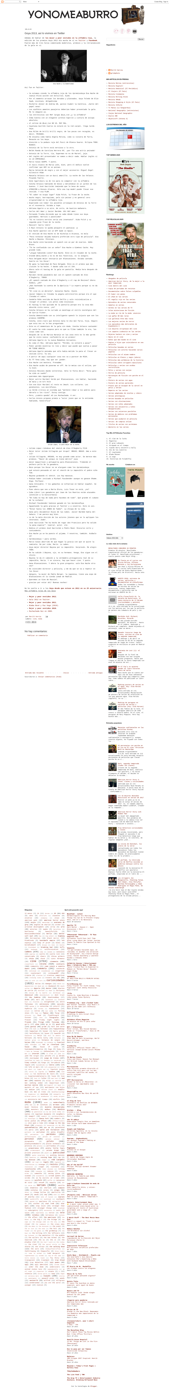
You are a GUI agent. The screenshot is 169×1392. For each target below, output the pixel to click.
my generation (37, 1112)
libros (51, 1065)
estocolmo (44, 1006)
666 (63, 913)
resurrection (29, 1164)
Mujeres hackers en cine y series (123, 334)
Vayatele (70, 948)
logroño (41, 1071)
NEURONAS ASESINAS (75, 1155)
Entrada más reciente (34, 673)
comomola (42, 968)
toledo (41, 1255)
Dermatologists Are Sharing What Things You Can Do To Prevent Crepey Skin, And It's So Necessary (83, 918)
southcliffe (34, 1199)
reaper (44, 1160)
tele (62, 1213)
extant (27, 1011)
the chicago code (39, 1222)
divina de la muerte (38, 993)
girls (27, 1024)
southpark (60, 1199)
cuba (26, 980)
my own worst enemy (53, 1112)
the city (53, 1222)
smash (27, 1195)
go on (48, 1024)
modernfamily (58, 1102)
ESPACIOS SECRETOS (75, 1174)
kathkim (47, 1060)
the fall (53, 1229)
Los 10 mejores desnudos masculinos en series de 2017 (131, 797)
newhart (44, 1116)
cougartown (59, 971)
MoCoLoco (70, 1356)
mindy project (59, 1096)
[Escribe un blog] (29, 622)
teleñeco (35, 1215)
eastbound (49, 999)
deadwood (52, 986)
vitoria (61, 1276)
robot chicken (47, 1169)
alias (57, 918)
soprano (61, 1197)
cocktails (60, 964)
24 (38, 913)
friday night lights (49, 1020)
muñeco (47, 1109)
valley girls (42, 1273)
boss (53, 945)
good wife (60, 1024)
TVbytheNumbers (73, 1371)
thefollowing (30, 1251)
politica (28, 1146)
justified (28, 1060)
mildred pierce (30, 1096)
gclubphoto (115, 73)
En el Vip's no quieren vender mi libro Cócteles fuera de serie (129, 668)
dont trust (59, 995)
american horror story (54, 920)
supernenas (40, 1213)
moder (46, 1102)
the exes (41, 1228)
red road (35, 1162)
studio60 (61, 1208)
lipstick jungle (57, 1069)
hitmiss (50, 1042)
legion (27, 1065)
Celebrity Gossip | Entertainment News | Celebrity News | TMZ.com (81, 964)
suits (58, 1210)
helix (39, 1036)
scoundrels (40, 1176)
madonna (37, 1081)
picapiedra (29, 1141)
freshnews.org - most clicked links (82, 1003)
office (43, 1121)
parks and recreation (49, 1130)
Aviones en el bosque (76, 1150)
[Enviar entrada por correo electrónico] (46, 616)
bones (58, 943)
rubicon (50, 1171)
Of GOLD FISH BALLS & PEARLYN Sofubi (83, 978)
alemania (44, 918)
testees (61, 1215)
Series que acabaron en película (122, 419)
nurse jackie (30, 1121)
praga (62, 1146)
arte (62, 927)
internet (35, 1054)
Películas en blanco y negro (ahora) (124, 357)
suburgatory (33, 1210)
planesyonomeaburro (33, 1144)
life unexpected (50, 1067)
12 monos (28, 913)
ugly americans (41, 1264)
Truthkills (71, 1046)
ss (26, 1203)
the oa (42, 1240)
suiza (27, 1213)
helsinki (57, 1038)
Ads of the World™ (75, 1165)
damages (48, 984)
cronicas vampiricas (55, 975)
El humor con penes (116, 294)
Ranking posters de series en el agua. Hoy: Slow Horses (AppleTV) (131, 687)
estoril (56, 1006)
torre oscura (30, 1258)
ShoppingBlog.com (74, 1091)
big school (50, 936)
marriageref (48, 1085)
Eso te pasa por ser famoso (79, 1349)
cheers (43, 956)
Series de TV (72, 1310)
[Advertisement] (64, 654)
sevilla (61, 1185)
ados (31, 916)
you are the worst (52, 1283)
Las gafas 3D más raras (118, 316)
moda (40, 619)
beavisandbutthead (32, 934)
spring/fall (56, 1201)
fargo (57, 1013)
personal (29, 1139)
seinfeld (38, 1180)
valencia (28, 1274)
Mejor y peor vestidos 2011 (42, 602)
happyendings (58, 1029)
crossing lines (35, 977)
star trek (49, 1203)
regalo (46, 1162)
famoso (45, 1013)
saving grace (54, 1173)
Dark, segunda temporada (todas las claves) (128, 764)
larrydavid (55, 1063)
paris (31, 1130)
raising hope (46, 1157)
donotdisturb (44, 995)
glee (37, 1024)
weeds (62, 1278)
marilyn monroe (31, 1085)
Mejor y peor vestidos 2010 (42, 608)
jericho (48, 1056)
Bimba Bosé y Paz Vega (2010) (43, 605)
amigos (33, 922)
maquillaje (54, 1083)
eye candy (49, 1011)
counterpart (36, 973)
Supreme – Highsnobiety (77, 1138)
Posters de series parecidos (120, 383)
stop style (41, 1206)
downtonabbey (53, 997)
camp (41, 952)
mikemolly (57, 1094)
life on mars (34, 1067)
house (27, 1047)
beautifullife (51, 931)
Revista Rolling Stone (118, 97)
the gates (37, 1231)
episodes (60, 1004)
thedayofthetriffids (53, 1249)
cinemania (54, 961)
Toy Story (54, 1258)
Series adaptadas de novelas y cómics (125, 393)
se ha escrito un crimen (47, 1178)
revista (54, 1164)
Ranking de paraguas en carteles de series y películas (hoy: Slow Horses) (131, 704)
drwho (27, 1000)
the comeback (41, 1224)
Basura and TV (73, 1291)
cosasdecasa (45, 971)
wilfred (47, 1280)
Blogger (93, 1386)
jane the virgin (32, 1056)
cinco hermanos (57, 959)
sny (45, 1195)
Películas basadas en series (120, 347)
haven (47, 1033)
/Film (69, 993)
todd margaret (53, 1253)
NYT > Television (74, 1027)
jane (59, 1053)
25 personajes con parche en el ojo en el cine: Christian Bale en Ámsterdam (131, 747)
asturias (33, 929)
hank (34, 1029)
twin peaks (54, 1262)
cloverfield (29, 964)
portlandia (51, 1146)
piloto (50, 1141)
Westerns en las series (118, 427)
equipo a (32, 1006)
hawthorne (28, 1035)
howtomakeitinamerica (34, 1049)
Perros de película (116, 373)
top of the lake (54, 1255)
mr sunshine (42, 1105)
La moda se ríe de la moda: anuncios (124, 313)
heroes (27, 1042)
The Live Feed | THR (75, 1375)
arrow (52, 927)
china (31, 959)
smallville (55, 1192)
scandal (28, 1176)
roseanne (39, 1171)
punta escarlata (38, 1155)
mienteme (44, 1094)
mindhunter (45, 1096)
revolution (29, 1167)
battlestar (29, 931)
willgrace (60, 1280)
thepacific (45, 1251)
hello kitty (42, 1038)
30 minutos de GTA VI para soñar (81, 1021)
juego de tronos (51, 1058)
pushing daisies (57, 1155)
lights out (41, 1069)
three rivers (59, 1251)
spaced (32, 1201)
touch (43, 1258)
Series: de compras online (119, 422)
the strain (39, 1247)
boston (62, 945)
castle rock (55, 954)
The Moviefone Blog (75, 1330)
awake (45, 929)
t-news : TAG (72, 1325)
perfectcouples (30, 1136)
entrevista (44, 1004)
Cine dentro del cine (117, 286)
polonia (39, 1146)
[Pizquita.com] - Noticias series (81, 1195)
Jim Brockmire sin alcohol (78, 1231)
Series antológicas (116, 396)
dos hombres (34, 997)
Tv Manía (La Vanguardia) (119, 108)
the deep (31, 1226)
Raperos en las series (118, 390)
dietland (41, 990)
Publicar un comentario (37, 635)
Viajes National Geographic (120, 113)
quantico (33, 1157)
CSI (58, 978)
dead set (41, 986)
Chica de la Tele (74, 1274)
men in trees (40, 1092)
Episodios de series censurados (122, 302)
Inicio (66, 673)
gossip (33, 1027)
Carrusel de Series (75, 1236)
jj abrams (60, 1056)
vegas (62, 1273)
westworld (34, 1280)
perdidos (51, 1134)
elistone (36, 1002)
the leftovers (54, 1233)
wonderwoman (34, 1283)
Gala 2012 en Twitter (39, 600)
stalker (36, 1203)
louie (53, 1076)
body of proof (43, 943)
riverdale (55, 1167)
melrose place (47, 1089)
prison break (53, 1150)
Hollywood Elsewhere (75, 1012)
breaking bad (46, 947)
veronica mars (33, 1276)
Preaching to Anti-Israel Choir (81, 1014)
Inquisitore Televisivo (77, 1246)
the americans (50, 1217)
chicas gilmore (57, 956)
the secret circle (49, 1244)
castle (42, 954)
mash (59, 1085)
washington (33, 1278)
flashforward (53, 1015)
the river (32, 1244)
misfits (56, 1099)
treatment (45, 1260)
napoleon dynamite (43, 1114)
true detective (36, 1262)
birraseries (35, 938)
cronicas (39, 975)
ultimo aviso (59, 1264)
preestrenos (34, 1148)
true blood (59, 1260)
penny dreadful (57, 1132)
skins (27, 1192)
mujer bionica (31, 1107)
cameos (28, 952)
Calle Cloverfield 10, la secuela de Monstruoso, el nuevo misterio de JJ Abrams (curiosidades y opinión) (130, 599)
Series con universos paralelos (122, 411)
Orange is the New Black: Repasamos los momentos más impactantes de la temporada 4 (82, 1313)
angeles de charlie (42, 925)
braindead (32, 947)
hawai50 (57, 1033)
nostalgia (31, 1118)
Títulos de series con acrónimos (122, 424)
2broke (47, 913)
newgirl (32, 1116)
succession (48, 1210)
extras (37, 1011)
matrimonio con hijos (54, 1087)
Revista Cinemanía (116, 94)
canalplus (60, 952)
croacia (28, 975)
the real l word (46, 1242)
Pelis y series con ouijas (119, 370)
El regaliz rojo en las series (121, 299)
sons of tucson (47, 1197)
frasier (28, 1020)
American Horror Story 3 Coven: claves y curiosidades (131, 781)
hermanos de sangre (51, 1040)
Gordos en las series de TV (120, 308)
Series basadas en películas (120, 399)
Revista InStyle (115, 105)
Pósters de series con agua (120, 380)
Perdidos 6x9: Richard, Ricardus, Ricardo (128, 617)
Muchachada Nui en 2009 (40, 611)
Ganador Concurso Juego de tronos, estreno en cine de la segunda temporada (130, 634)
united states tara (33, 1269)
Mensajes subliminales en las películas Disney (131, 728)
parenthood (59, 1127)
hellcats (28, 1038)
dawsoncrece (29, 986)
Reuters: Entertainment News (79, 1202)
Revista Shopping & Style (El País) (124, 102)
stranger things (44, 1208)
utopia (51, 1271)
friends (28, 1022)
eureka (40, 1008)
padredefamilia (31, 1127)
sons (55, 1194)
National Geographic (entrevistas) (123, 110)
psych (47, 1153)
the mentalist (44, 1235)
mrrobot (56, 1105)
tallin (51, 1213)
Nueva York (44, 1118)
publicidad (58, 1153)
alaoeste (56, 916)
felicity (28, 1015)
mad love (54, 1078)
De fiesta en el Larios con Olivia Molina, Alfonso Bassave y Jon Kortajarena (130, 562)
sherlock (47, 1188)
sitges (57, 1190)
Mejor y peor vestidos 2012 (42, 597)
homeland (60, 1042)
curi (41, 980)
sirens (46, 1190)
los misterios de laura (43, 1074)
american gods (31, 920)
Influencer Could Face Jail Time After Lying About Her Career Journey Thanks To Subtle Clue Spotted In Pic (83, 940)
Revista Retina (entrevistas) (121, 83)
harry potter (58, 1031)
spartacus (43, 1201)
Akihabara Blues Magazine (78, 1020)
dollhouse (56, 993)
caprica (32, 954)
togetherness (29, 1255)
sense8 (41, 1182)
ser (63, 1182)
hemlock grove (30, 1040)
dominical (29, 995)
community (34, 966)
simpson (61, 1188)
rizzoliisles (30, 1169)
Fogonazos (71, 1148)
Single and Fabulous (75, 1129)
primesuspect (35, 1150)
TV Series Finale (74, 1057)
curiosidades (55, 980)
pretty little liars (55, 1148)
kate (38, 1060)
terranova (49, 1215)
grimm (44, 1027)
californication (51, 949)
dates (59, 983)
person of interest (51, 1136)
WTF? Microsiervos (75, 1080)
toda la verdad (35, 1253)
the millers (34, 1237)
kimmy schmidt (31, 1063)
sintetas (34, 1190)
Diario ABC (113, 116)
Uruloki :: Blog (74, 1110)
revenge (41, 1164)
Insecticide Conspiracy (77, 1351)
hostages (33, 1044)
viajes (46, 1276)
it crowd (49, 1053)
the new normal (50, 1237)
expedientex (54, 1009)
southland (47, 1199)
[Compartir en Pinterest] (35, 622)
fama (36, 1013)
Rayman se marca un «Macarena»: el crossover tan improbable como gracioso (82, 1084)
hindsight (39, 1042)
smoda (36, 1195)
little (31, 1071)
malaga (48, 1080)
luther (44, 1078)
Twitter (82, 41)
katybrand (57, 1060)
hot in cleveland (51, 1044)
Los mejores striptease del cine (122, 329)
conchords (60, 969)
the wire (35, 1249)
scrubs (27, 1178)
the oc (53, 1240)
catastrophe (30, 956)
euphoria (28, 1009)
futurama (55, 1022)
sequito (52, 1182)
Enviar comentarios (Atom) (49, 677)
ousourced (50, 1125)
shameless (34, 1188)
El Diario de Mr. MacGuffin (79, 1266)
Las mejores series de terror (121, 321)
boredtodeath (30, 945)
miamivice (32, 1094)
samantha (38, 1173)
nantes (27, 1114)
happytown (34, 1031)
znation (40, 1285)
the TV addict (73, 1120)
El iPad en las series (118, 297)
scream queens (55, 1176)
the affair (33, 1217)
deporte (37, 988)
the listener (29, 1235)
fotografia (54, 1017)
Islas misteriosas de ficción (121, 310)
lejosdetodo (40, 1065)
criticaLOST (53, 973)
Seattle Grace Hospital (77, 1340)
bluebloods (29, 940)
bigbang (61, 936)
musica (61, 1109)
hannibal (44, 1029)
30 (55, 913)
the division (44, 1226)
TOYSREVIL (71, 977)
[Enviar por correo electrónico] (26, 622)
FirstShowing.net (74, 984)
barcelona (57, 929)
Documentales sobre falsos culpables (124, 291)
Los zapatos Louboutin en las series (124, 332)
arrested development (34, 927)
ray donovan (30, 1160)
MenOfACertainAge (58, 1092)
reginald (58, 1162)
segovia (27, 1180)
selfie (49, 1180)
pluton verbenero (53, 1144)
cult (33, 980)
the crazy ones (57, 1224)
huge (50, 1049)
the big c (37, 1219)
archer (58, 925)
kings (43, 1063)
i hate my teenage (32, 1051)
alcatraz (28, 918)
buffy (62, 947)
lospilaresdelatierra (37, 1076)
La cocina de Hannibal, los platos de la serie (130, 845)
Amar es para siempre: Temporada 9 (82, 1197)
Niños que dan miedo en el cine (122, 340)
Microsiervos (72, 1067)
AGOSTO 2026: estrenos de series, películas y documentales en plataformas (130, 580)
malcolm (58, 1080)
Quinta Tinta (72, 1281)
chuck (42, 959)
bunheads (34, 949)
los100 (62, 1074)
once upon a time (35, 1123)
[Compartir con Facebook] (33, 622)
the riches (60, 1242)
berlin (49, 934)
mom (31, 1105)
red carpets (57, 1160)
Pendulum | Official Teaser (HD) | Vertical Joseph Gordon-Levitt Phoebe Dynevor (83, 1050)
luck (35, 1078)
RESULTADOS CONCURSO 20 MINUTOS (122, 548)
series (41, 1185)
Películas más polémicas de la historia (125, 360)
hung (59, 1049)
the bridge (52, 1219)
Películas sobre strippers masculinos (125, 363)
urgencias (40, 1271)
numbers (57, 1118)
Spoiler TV (71, 925)
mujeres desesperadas (55, 1107)
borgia (44, 945)
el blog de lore (74, 1101)
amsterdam (45, 922)
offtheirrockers (58, 1121)
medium (32, 1090)
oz (60, 1125)
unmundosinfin (53, 1269)
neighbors (60, 1114)
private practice (32, 1153)
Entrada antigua (95, 673)
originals (39, 1125)
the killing (37, 1233)
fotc (41, 1017)
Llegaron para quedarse (77, 1300)
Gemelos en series (116, 305)
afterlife (43, 915)
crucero (48, 978)
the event (57, 1226)
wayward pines (48, 1278)
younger (28, 1285)
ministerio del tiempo (38, 1099)
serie (30, 1185)
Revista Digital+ (115, 86)
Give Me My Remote (75, 1036)
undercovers (55, 1267)
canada (49, 952)
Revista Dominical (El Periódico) (123, 89)
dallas (38, 984)
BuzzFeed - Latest (75, 914)
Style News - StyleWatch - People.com (83, 1255)
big (40, 936)
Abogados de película (117, 278)
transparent (30, 1260)
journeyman (34, 1058)
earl (38, 1000)
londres (52, 1072)
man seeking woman (34, 1083)
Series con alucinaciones (119, 401)
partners (28, 1132)
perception (34, 1134)
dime (50, 990)
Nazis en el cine (115, 337)
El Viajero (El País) (117, 91)
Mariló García (117, 70)
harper (45, 1031)
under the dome (36, 1267)
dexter (48, 988)
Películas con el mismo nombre (121, 354)
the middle (59, 1235)
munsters (35, 1109)
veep (53, 1274)
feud (39, 1015)
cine (35, 619)
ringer (41, 1167)
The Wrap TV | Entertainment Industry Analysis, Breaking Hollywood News (83, 1379)
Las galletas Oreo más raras (120, 319)
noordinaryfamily (58, 1116)
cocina (42, 964)
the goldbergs (51, 1231)
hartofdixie (35, 1033)
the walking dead (56, 1247)
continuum (32, 971)
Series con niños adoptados (120, 404)
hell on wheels (54, 1035)
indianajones (49, 1051)
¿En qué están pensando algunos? (81, 1276)
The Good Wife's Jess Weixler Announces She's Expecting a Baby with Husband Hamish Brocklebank (81, 1259)
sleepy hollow (40, 1192)
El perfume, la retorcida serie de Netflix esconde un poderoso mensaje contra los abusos (130, 863)
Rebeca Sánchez (73, 1229)
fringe (41, 1022)
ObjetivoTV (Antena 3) (118, 119)
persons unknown (53, 1139)
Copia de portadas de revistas (121, 289)
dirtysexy (60, 990)
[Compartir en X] (31, 622)
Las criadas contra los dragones (81, 1268)
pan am (47, 1127)
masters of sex (32, 1087)
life (62, 1065)
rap (59, 1157)
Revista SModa (114, 100)
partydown (41, 1132)
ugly (26, 1264)
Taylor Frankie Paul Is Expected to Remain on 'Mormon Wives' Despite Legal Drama (82, 969)
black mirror (53, 938)
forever (28, 1017)
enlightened (49, 1002)
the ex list (29, 1228)
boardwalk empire (47, 940)
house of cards (49, 1047)
